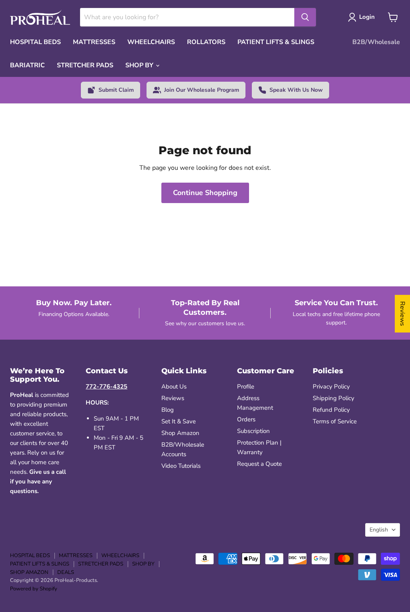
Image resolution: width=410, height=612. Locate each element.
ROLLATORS (206, 42)
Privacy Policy (331, 386)
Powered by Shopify (33, 588)
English (379, 529)
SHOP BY (140, 65)
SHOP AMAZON (29, 572)
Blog (167, 410)
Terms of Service (335, 421)
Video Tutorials (181, 466)
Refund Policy (331, 410)
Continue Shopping (205, 192)
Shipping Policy (333, 398)
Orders (246, 419)
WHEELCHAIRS (151, 42)
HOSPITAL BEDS (35, 42)
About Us (174, 386)
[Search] (305, 17)
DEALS (65, 572)
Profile (245, 386)
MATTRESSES (94, 42)
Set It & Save (178, 421)
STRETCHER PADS (85, 65)
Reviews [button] (402, 313)
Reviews (172, 398)
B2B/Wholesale (376, 42)
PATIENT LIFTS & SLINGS (275, 42)
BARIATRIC (27, 65)
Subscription (253, 431)
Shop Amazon (180, 433)
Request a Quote (259, 464)
